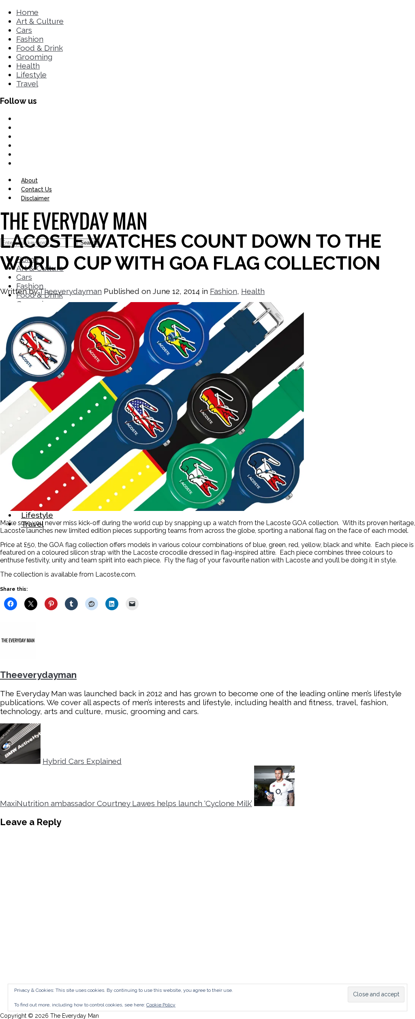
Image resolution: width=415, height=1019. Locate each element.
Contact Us (36, 189)
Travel (27, 83)
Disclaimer (35, 198)
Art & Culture (40, 21)
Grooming (34, 56)
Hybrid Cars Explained (82, 761)
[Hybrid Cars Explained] (20, 761)
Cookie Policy (160, 1005)
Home (27, 12)
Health (28, 65)
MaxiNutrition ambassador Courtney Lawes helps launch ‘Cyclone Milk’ (126, 803)
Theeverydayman (70, 291)
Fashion (29, 38)
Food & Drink (39, 47)
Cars (24, 30)
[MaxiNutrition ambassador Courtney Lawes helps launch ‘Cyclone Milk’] (274, 803)
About (29, 180)
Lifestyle (31, 74)
